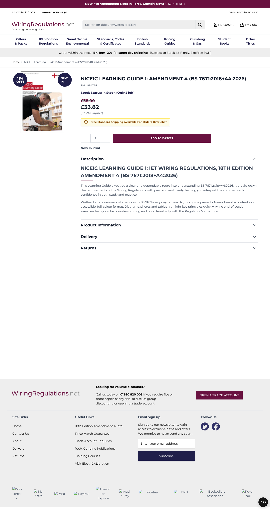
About (17, 441)
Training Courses (87, 456)
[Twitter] (205, 426)
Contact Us (20, 433)
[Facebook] (216, 426)
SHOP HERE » (175, 4)
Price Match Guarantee (92, 433)
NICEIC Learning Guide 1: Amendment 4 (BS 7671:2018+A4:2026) (65, 62)
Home (16, 62)
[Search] (200, 24)
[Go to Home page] (43, 24)
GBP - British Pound (243, 12)
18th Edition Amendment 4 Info (98, 426)
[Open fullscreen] (42, 102)
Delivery (18, 448)
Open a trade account (219, 395)
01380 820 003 (25, 12)
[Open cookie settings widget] (263, 502)
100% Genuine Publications (95, 448)
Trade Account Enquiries (93, 441)
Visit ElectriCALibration (92, 463)
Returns (18, 456)
